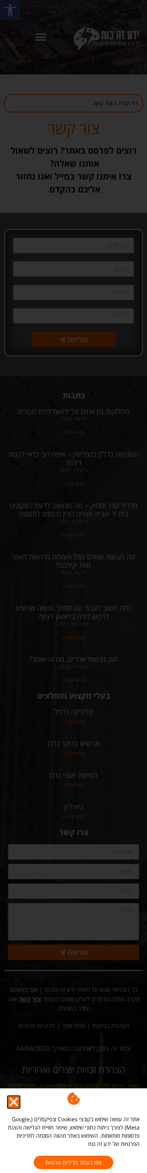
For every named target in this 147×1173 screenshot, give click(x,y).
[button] (14, 1102)
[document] (73, 586)
